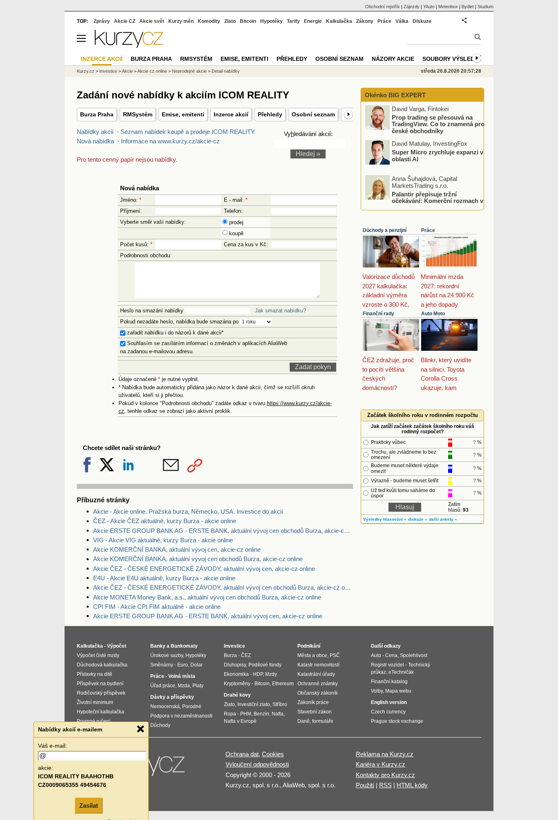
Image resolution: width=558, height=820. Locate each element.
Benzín (261, 714)
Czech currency (388, 712)
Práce (428, 230)
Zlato (230, 21)
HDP (258, 674)
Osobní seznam (313, 114)
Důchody (160, 725)
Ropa (230, 714)
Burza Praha (97, 114)
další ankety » (443, 519)
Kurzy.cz (85, 71)
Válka (401, 21)
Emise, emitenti (183, 114)
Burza (230, 655)
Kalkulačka (339, 21)
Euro (182, 665)
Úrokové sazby (166, 655)
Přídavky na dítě (94, 674)
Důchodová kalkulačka (102, 665)
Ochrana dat (242, 754)
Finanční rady (378, 313)
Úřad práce (162, 686)
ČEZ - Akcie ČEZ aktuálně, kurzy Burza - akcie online (164, 520)
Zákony (364, 21)
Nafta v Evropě (240, 721)
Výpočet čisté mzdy (98, 655)
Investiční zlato (253, 704)
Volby (377, 691)
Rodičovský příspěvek (101, 693)
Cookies (273, 754)
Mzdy (271, 674)
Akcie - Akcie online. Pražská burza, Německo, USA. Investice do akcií (188, 511)
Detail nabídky (226, 71)
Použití (365, 785)
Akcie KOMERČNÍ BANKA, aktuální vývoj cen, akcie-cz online (177, 549)
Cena (391, 655)
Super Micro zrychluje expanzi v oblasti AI (437, 156)
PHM (245, 714)
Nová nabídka (95, 141)
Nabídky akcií (95, 131)
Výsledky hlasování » (384, 519)
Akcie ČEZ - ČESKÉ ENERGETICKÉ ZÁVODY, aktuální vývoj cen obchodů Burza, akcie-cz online (223, 587)
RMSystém (137, 114)
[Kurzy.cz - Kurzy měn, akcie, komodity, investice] (129, 45)
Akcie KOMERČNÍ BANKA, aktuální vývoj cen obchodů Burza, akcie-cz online (198, 558)
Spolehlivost (413, 655)
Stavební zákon (314, 712)
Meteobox (448, 6)
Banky (157, 646)
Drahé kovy (237, 695)
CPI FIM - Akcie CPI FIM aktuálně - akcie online (157, 606)
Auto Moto (433, 313)
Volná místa (181, 676)
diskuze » (417, 519)
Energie (313, 21)
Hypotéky (271, 21)
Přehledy (270, 114)
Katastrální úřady (316, 674)
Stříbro (279, 704)
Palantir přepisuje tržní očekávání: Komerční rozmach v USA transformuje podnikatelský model (424, 200)
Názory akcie (393, 59)
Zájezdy (412, 6)
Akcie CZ (124, 21)
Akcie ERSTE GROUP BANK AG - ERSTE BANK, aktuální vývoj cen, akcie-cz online (207, 616)
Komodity (209, 21)
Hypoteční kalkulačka (100, 712)
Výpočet (116, 646)
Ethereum (283, 683)
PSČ (335, 655)
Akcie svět (151, 21)
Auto (376, 655)
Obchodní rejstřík (382, 6)
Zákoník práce (313, 702)
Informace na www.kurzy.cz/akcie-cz (170, 141)
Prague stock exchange (397, 721)
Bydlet (468, 6)
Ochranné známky (317, 683)
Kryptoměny (237, 683)
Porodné (191, 706)
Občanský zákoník (317, 693)
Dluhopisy (235, 665)
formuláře (322, 721)
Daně (303, 721)
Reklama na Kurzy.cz (384, 754)
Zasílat (88, 805)
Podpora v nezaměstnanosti (181, 716)
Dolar (196, 665)
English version (389, 702)
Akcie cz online (152, 71)
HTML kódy (412, 785)
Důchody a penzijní (384, 230)
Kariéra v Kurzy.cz (380, 764)
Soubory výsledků (452, 59)
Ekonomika (236, 674)
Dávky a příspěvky (172, 697)
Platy (197, 686)
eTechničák (401, 672)
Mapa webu (398, 691)
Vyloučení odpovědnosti (257, 764)
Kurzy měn (181, 21)
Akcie (127, 71)
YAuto (429, 6)
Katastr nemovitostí (318, 665)
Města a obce (312, 655)
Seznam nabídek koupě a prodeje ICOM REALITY (188, 131)
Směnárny (161, 665)
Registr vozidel (387, 665)
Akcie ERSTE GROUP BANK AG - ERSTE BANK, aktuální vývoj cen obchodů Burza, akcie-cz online (223, 530)
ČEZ (246, 655)
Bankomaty (184, 646)
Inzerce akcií (231, 114)
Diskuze (422, 21)
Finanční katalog (389, 681)
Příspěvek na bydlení (100, 683)
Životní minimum (95, 702)
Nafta (277, 714)
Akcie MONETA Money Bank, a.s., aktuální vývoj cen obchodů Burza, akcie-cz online (207, 597)
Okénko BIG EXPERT (394, 94)
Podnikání (308, 646)
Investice (108, 71)
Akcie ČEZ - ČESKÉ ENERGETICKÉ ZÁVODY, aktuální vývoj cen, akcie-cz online (204, 568)
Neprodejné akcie (189, 71)
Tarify (293, 21)
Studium (485, 6)
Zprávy (102, 21)
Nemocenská (165, 706)
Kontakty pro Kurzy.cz (385, 774)
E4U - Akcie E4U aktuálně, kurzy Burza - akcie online (164, 578)
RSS (385, 785)
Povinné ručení (93, 721)
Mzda (184, 686)
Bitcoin (248, 21)
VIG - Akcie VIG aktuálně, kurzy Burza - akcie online (163, 540)
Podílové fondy (264, 665)
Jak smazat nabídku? (280, 311)
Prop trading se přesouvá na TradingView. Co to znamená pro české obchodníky (438, 124)
